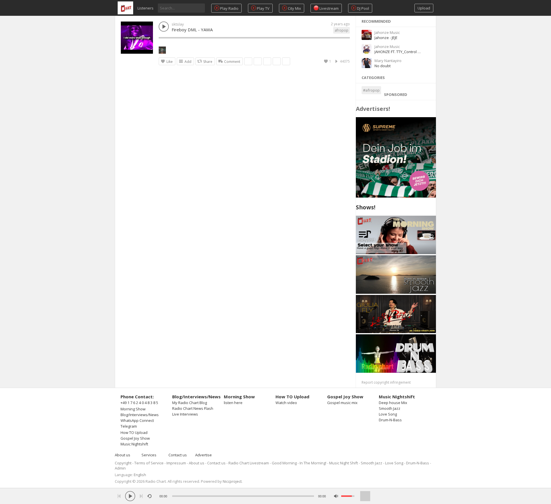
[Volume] (347, 496)
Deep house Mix (393, 402)
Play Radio (228, 8)
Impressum (176, 463)
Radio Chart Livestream (248, 463)
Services (148, 454)
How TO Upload (134, 432)
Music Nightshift (134, 444)
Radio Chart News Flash (192, 408)
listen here (233, 402)
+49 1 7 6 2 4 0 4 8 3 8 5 (139, 402)
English (140, 474)
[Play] (130, 496)
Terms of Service (149, 463)
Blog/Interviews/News (140, 414)
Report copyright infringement (386, 382)
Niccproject (232, 481)
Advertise (203, 454)
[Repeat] (149, 496)
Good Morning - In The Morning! (299, 463)
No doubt (383, 65)
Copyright (123, 463)
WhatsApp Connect (137, 420)
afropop (341, 30)
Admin (120, 468)
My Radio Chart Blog (189, 402)
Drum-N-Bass (390, 419)
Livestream (329, 8)
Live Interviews (185, 414)
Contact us (177, 454)
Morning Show (133, 409)
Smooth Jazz (389, 408)
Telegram (129, 426)
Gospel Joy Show (135, 438)
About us (122, 454)
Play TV (262, 8)
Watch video (286, 402)
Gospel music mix (342, 402)
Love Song (388, 414)
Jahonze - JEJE (386, 37)
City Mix (294, 8)
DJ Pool (362, 8)
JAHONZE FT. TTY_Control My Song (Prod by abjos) (417, 51)
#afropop (371, 90)
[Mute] (336, 496)
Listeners (145, 8)
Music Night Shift (343, 463)
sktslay (178, 24)
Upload (424, 8)
